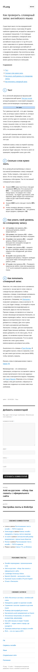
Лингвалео (26, 299)
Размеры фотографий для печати (16, 610)
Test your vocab (27, 98)
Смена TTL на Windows (24, 547)
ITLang (6, 7)
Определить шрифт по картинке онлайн (18, 603)
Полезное (7, 660)
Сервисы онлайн (9, 645)
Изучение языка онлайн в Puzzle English (19, 579)
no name (8, 536)
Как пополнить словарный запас (16, 81)
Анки (7, 379)
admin (4, 399)
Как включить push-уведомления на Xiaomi (19, 613)
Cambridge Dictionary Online (14, 573)
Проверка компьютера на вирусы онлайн (19, 628)
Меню (32, 6)
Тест (6, 70)
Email (5, 458)
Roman (7, 542)
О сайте (10, 666)
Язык (16, 399)
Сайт (5, 466)
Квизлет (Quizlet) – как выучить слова (17, 576)
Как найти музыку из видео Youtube (17, 621)
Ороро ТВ (6, 363)
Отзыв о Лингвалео (11, 581)
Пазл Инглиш (26, 348)
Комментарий (9, 421)
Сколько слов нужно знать (14, 73)
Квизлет (13, 379)
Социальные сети (10, 655)
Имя (5, 449)
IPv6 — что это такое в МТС (14, 631)
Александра (9, 531)
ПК (4, 640)
